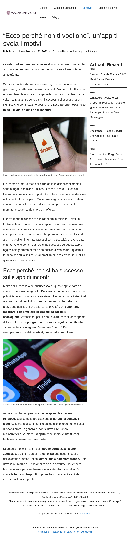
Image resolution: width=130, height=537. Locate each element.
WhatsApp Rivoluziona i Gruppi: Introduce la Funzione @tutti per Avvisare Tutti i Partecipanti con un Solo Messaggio (107, 107)
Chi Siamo (43, 531)
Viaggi (56, 17)
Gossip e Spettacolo (65, 8)
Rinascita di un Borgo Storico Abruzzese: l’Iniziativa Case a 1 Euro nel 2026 (107, 159)
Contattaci (85, 513)
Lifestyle (87, 8)
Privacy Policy (71, 531)
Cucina (43, 8)
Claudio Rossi (61, 51)
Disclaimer (86, 531)
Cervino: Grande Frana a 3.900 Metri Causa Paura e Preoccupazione (108, 79)
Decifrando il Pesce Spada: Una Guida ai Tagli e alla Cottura (106, 135)
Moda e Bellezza (108, 8)
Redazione (56, 531)
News (42, 17)
